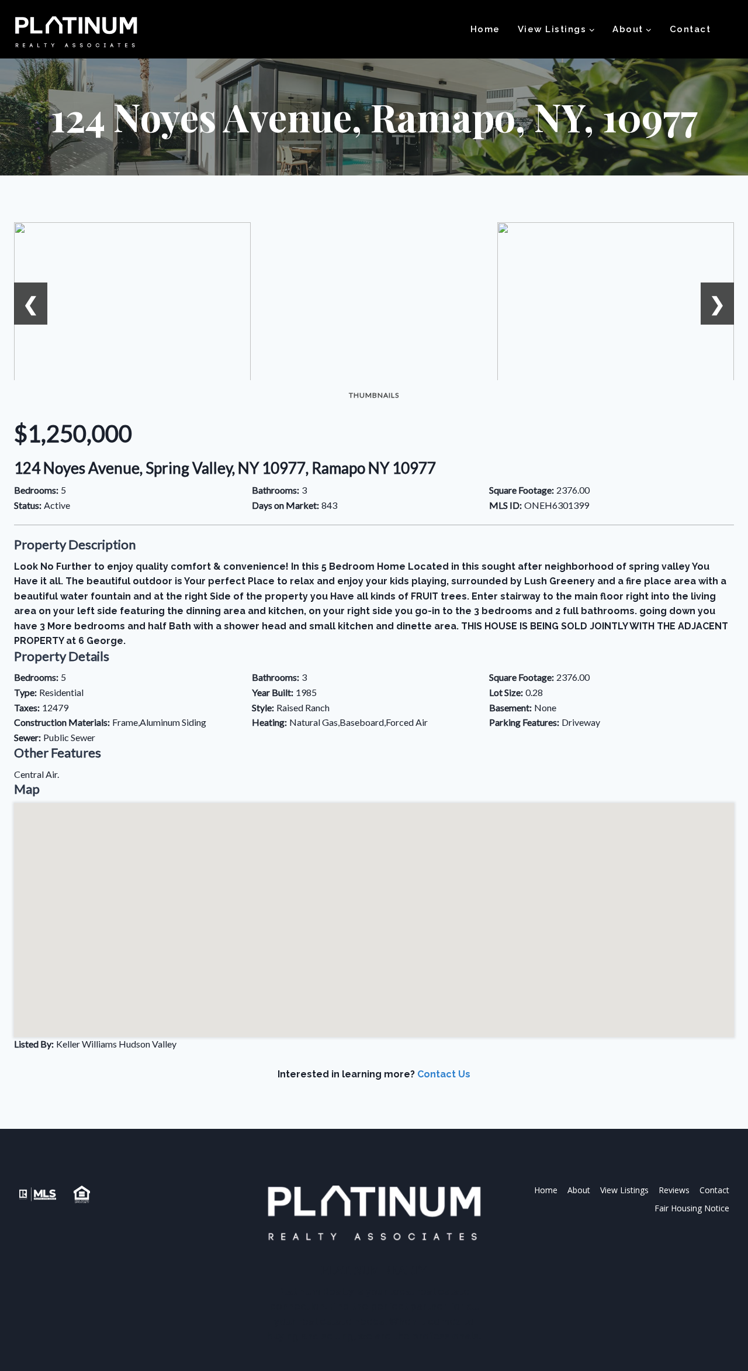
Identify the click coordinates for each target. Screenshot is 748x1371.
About (578, 1190)
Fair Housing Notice (691, 1208)
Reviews (674, 1190)
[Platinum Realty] (76, 32)
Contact (690, 29)
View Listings (624, 1190)
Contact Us (443, 1074)
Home (485, 29)
